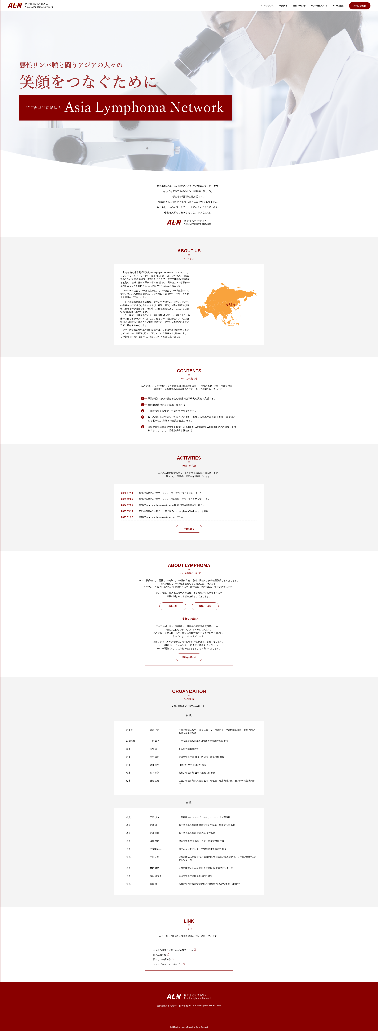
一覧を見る (189, 529)
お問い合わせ (359, 6)
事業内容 (283, 6)
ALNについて (267, 6)
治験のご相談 (205, 606)
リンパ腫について (319, 6)
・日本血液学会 (158, 954)
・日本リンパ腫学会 (161, 959)
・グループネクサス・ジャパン (166, 964)
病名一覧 (173, 606)
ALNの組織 (338, 6)
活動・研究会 (299, 6)
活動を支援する (189, 657)
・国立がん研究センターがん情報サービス (172, 950)
